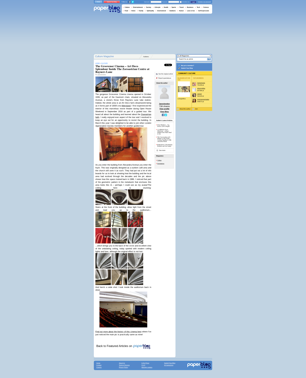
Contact (98, 365)
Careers (99, 367)
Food (126, 11)
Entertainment (138, 7)
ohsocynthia (201, 88)
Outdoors (172, 11)
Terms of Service (124, 365)
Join (196, 109)
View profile (164, 109)
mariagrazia (201, 83)
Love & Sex (191, 11)
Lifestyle (157, 7)
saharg (199, 94)
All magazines (168, 365)
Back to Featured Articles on (114, 346)
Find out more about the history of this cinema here (118, 332)
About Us (122, 363)
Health (166, 7)
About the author (185, 109)
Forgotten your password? (204, 1)
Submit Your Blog (187, 68)
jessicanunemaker (203, 99)
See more (162, 150)
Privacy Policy (123, 367)
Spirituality (150, 11)
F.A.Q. (143, 365)
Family (141, 11)
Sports (174, 7)
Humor (181, 11)
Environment (161, 11)
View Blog (164, 112)
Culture (159, 160)
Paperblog (107, 9)
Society (148, 7)
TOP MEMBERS (198, 78)
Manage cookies (147, 367)
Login (193, 2)
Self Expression (203, 11)
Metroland (126, 106)
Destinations (160, 163)
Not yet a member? (187, 65)
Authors (146, 57)
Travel (181, 7)
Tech (198, 7)
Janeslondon (101, 74)
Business (190, 7)
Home (98, 2)
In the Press (145, 363)
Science (206, 7)
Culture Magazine (104, 56)
